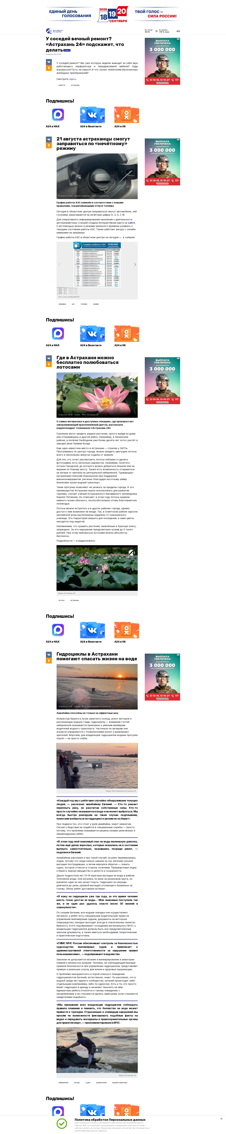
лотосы (62, 600)
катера (77, 1083)
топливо (84, 304)
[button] (135, 264)
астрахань (75, 85)
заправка (62, 304)
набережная (63, 1083)
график (96, 304)
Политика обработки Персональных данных (110, 1120)
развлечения (101, 1083)
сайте (131, 222)
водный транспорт (119, 1083)
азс (73, 304)
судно (88, 1083)
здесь (72, 79)
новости (62, 85)
